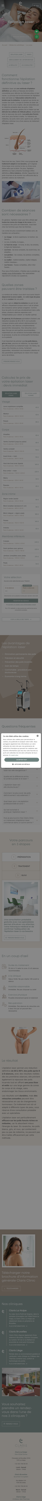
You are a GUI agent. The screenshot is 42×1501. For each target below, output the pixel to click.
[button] (21, 764)
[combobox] (37, 736)
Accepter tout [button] (21, 760)
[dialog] (21, 750)
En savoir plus (13, 755)
